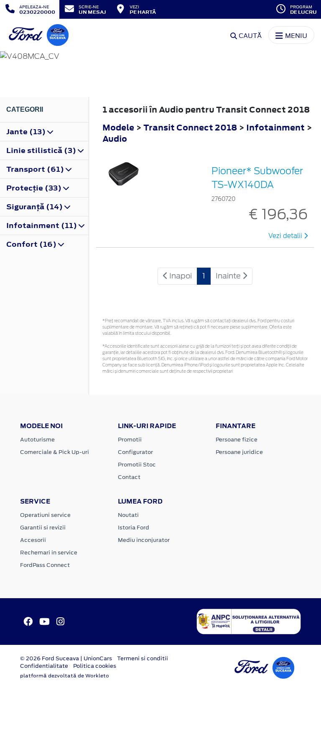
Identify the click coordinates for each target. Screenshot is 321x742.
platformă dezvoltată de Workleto (64, 675)
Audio (114, 138)
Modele (118, 127)
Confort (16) (32, 244)
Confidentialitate (44, 666)
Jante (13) (26, 132)
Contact (129, 477)
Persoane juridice (239, 452)
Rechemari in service (48, 552)
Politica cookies (94, 666)
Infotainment (276, 127)
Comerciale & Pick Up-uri (54, 452)
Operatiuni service (45, 515)
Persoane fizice (236, 440)
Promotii (130, 440)
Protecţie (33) (34, 188)
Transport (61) (36, 169)
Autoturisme (37, 440)
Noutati (128, 515)
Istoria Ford (133, 527)
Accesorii (33, 540)
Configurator (135, 452)
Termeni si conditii (142, 658)
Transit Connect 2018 (190, 127)
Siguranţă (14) (35, 207)
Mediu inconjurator (144, 540)
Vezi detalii (286, 236)
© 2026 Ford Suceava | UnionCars (66, 658)
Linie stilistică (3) (42, 150)
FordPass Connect (45, 565)
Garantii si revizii (43, 527)
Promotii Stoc (137, 465)
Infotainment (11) (42, 226)
